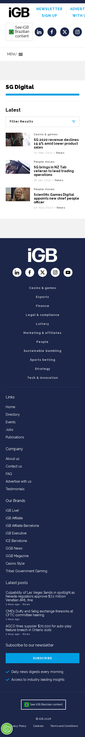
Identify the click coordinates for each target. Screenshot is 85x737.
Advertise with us (18, 481)
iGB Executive (16, 533)
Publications (15, 437)
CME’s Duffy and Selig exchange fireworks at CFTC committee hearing (39, 613)
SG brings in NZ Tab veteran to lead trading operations (54, 171)
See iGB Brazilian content (19, 31)
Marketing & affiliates (42, 333)
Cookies (38, 726)
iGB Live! (12, 510)
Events (11, 422)
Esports (42, 297)
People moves (44, 161)
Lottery (42, 324)
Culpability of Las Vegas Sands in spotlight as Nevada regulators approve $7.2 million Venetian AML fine (40, 596)
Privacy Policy (17, 726)
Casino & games (46, 134)
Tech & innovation (42, 377)
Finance (42, 306)
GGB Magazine (17, 556)
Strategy (42, 369)
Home (10, 407)
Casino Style (15, 563)
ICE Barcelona (16, 541)
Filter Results (21, 121)
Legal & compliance (43, 315)
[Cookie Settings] (7, 729)
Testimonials (15, 489)
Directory (13, 414)
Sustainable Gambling (42, 351)
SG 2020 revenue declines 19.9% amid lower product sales (56, 143)
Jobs (9, 430)
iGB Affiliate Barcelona (22, 526)
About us (12, 459)
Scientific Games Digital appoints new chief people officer (56, 198)
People (42, 342)
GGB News (14, 548)
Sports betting (42, 360)
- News (59, 152)
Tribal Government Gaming (26, 571)
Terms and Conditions (64, 726)
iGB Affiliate (14, 518)
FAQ (9, 474)
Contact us (14, 466)
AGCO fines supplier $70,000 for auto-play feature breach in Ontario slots (39, 628)
